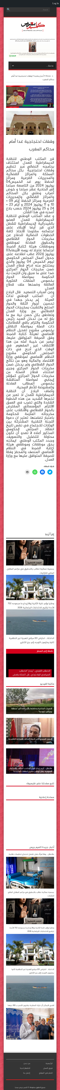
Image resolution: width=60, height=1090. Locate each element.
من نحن (27, 1063)
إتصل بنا (26, 1073)
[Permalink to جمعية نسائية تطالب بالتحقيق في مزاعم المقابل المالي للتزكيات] (30, 565)
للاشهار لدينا (25, 1068)
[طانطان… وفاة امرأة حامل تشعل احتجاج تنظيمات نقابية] (30, 888)
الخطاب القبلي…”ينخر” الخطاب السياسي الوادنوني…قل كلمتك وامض (31, 673)
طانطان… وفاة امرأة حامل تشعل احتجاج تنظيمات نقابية (31, 854)
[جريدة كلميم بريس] (32, 30)
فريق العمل (47, 1068)
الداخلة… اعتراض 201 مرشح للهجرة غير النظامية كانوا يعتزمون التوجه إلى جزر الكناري (31, 640)
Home (48, 76)
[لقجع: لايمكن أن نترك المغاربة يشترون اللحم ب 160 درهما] (30, 1039)
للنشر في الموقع (45, 1073)
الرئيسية (49, 1063)
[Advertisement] (30, 821)
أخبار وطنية (39, 76)
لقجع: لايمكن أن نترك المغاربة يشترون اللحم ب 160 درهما (31, 1005)
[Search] (8, 9)
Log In (55, 3)
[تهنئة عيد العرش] (30, 107)
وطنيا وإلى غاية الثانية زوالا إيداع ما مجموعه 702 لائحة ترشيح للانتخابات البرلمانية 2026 (31, 606)
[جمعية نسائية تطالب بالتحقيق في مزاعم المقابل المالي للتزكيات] (30, 923)
